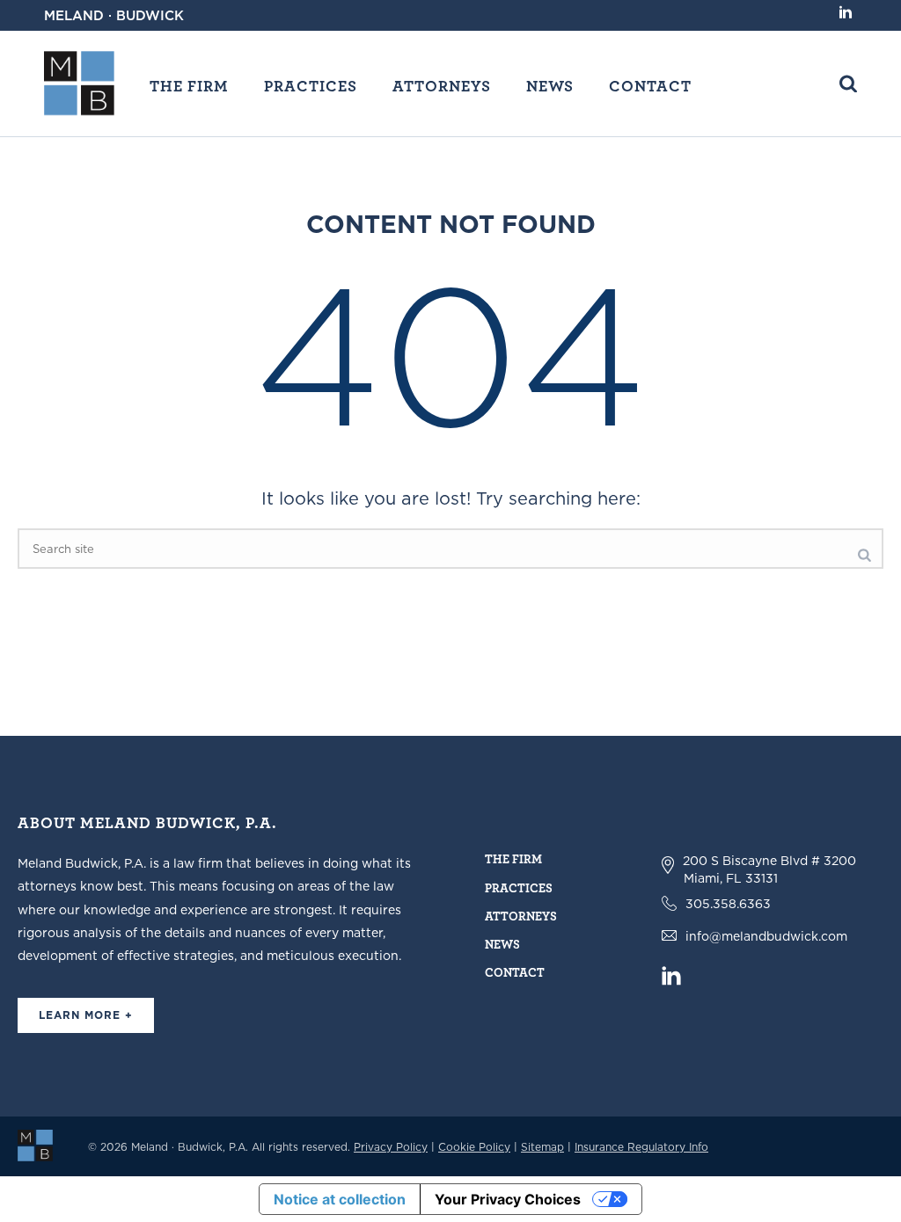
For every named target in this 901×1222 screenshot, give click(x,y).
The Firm (189, 85)
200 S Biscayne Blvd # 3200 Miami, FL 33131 (769, 869)
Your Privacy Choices (508, 1199)
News (550, 85)
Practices (310, 85)
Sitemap (542, 1146)
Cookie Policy (474, 1146)
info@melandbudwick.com (766, 936)
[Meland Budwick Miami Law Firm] (35, 1144)
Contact (650, 85)
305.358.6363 (728, 904)
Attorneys (441, 85)
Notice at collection (340, 1199)
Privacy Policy (391, 1146)
